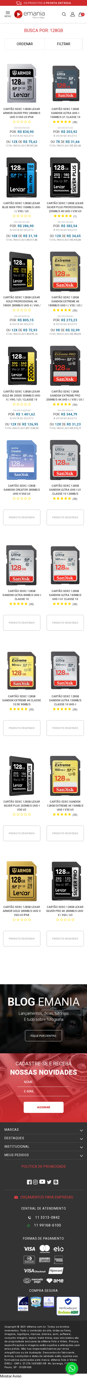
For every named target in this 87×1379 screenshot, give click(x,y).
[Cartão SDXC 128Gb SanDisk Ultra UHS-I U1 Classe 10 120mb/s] (65, 461)
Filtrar (63, 44)
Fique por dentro (43, 1035)
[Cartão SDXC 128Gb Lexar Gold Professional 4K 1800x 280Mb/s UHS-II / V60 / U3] (22, 272)
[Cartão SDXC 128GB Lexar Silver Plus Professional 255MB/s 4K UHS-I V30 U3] (65, 178)
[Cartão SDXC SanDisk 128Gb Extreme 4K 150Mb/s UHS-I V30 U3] (65, 777)
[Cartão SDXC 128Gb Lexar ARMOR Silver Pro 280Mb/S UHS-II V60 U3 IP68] (22, 84)
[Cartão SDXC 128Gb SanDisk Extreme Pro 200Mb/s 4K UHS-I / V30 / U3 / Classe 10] (65, 367)
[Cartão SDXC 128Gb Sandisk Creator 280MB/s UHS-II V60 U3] (22, 461)
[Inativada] (23, 1304)
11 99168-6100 (47, 1225)
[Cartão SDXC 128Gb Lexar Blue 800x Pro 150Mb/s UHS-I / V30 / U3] (22, 178)
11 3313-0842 (47, 1217)
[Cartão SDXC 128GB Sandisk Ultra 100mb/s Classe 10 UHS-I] (65, 671)
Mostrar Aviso (10, 1376)
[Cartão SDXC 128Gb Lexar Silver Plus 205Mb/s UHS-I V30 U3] (22, 777)
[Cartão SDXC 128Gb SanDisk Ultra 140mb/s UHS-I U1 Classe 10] (65, 566)
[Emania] (29, 14)
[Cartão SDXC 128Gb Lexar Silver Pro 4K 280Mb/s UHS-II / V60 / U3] (65, 882)
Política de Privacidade (43, 1166)
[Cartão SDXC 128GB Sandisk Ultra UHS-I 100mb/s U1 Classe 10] (65, 84)
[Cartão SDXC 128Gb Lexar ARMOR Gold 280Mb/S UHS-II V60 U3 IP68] (22, 882)
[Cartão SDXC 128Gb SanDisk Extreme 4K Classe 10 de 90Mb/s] (22, 671)
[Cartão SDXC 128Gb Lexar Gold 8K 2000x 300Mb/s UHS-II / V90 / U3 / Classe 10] (22, 367)
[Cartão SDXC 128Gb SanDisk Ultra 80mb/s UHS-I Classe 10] (22, 566)
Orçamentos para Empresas (46, 1197)
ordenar (25, 44)
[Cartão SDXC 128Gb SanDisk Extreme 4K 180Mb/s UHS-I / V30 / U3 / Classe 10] (65, 272)
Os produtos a (47, 3)
